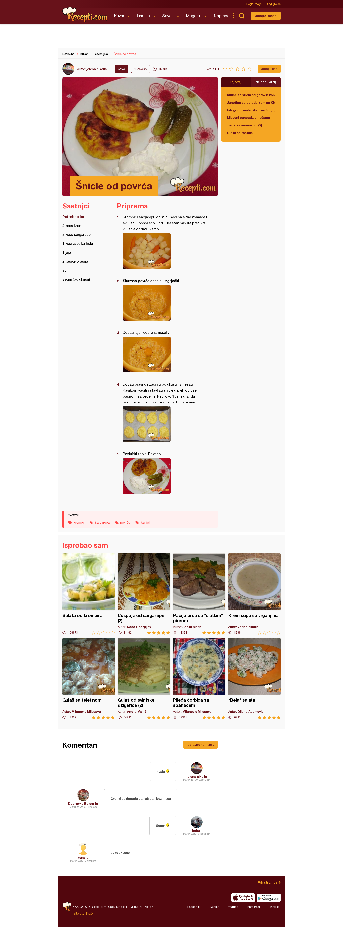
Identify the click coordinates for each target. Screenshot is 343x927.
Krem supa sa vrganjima (254, 594)
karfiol (145, 522)
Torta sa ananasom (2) (244, 125)
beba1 (197, 830)
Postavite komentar (200, 744)
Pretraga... (241, 16)
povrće (125, 522)
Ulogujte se (273, 4)
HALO (89, 913)
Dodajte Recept (266, 16)
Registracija (254, 4)
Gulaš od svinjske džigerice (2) (144, 678)
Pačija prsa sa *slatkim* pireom (199, 594)
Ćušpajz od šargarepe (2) (144, 594)
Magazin (193, 15)
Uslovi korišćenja (118, 906)
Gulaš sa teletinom (88, 678)
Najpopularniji (266, 82)
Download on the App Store (243, 897)
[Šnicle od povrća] (165, 251)
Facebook (193, 906)
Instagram (253, 906)
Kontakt (149, 906)
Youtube (232, 906)
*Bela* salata (254, 678)
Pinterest (275, 906)
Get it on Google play (269, 897)
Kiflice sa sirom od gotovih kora (251, 95)
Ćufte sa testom (240, 132)
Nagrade (221, 15)
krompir (79, 522)
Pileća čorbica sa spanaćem (199, 678)
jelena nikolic (96, 69)
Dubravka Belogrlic (83, 803)
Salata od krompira (88, 594)
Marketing (136, 906)
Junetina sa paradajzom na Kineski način (251, 102)
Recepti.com (85, 14)
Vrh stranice (267, 882)
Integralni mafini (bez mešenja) (251, 110)
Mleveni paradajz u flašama (248, 117)
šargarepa (102, 522)
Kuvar (119, 15)
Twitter (214, 906)
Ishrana (143, 15)
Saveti (168, 15)
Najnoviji (235, 82)
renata (83, 857)
